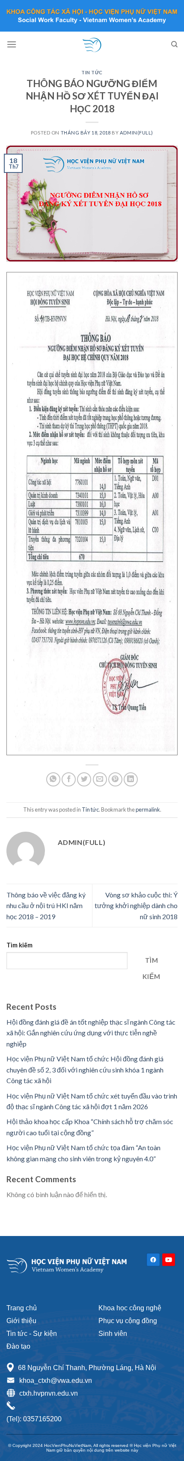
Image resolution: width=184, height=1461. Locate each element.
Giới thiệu (21, 1320)
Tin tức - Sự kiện (31, 1333)
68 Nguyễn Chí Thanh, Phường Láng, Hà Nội (87, 1367)
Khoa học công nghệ (129, 1308)
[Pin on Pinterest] (115, 779)
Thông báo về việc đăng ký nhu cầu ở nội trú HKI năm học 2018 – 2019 (46, 905)
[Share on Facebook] (69, 779)
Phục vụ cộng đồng (127, 1320)
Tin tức (92, 72)
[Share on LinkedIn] (131, 779)
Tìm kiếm (19, 945)
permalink (148, 809)
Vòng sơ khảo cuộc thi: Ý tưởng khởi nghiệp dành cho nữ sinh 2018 (136, 905)
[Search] (174, 44)
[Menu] (11, 44)
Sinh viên (112, 1333)
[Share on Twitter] (84, 779)
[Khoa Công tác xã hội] (92, 44)
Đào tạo (18, 1346)
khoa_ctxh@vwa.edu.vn (55, 1380)
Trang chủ (21, 1308)
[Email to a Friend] (100, 779)
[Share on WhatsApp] (53, 779)
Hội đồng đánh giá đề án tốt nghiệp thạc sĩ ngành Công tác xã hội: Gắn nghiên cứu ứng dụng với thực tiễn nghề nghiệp (90, 1033)
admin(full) (136, 132)
